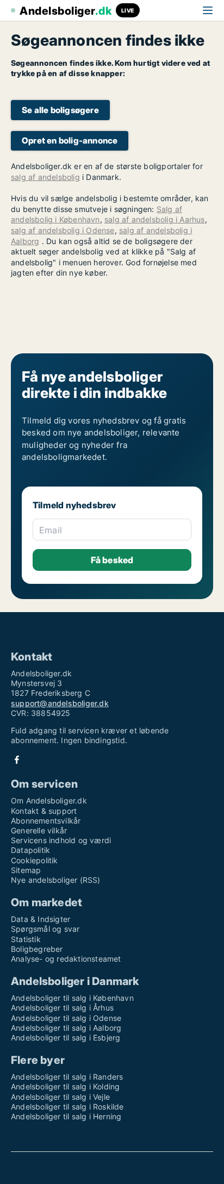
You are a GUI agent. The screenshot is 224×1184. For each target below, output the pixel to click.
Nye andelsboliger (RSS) (56, 879)
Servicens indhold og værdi (61, 840)
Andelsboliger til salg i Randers (67, 1076)
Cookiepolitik (34, 860)
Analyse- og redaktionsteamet (66, 958)
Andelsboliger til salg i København (72, 997)
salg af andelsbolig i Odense (63, 230)
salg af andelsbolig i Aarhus (154, 219)
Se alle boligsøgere (60, 110)
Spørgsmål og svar (45, 928)
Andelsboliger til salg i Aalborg (66, 1027)
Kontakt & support (44, 810)
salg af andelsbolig (45, 177)
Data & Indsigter (40, 919)
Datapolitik (30, 850)
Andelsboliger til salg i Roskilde (67, 1106)
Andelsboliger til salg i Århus (62, 1007)
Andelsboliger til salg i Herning (66, 1116)
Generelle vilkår (39, 830)
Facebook (17, 760)
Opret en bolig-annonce (69, 140)
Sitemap (26, 870)
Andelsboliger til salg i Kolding (65, 1086)
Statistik (26, 939)
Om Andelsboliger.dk (49, 800)
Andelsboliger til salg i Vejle (60, 1096)
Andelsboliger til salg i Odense (66, 1018)
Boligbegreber (37, 949)
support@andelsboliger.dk (60, 703)
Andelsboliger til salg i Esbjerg (65, 1037)
